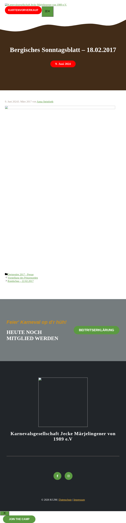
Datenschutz (65, 499)
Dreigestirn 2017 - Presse (21, 274)
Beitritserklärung (96, 330)
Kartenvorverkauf (23, 10)
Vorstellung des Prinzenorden (23, 277)
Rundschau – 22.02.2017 (21, 281)
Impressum (79, 499)
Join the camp (19, 519)
